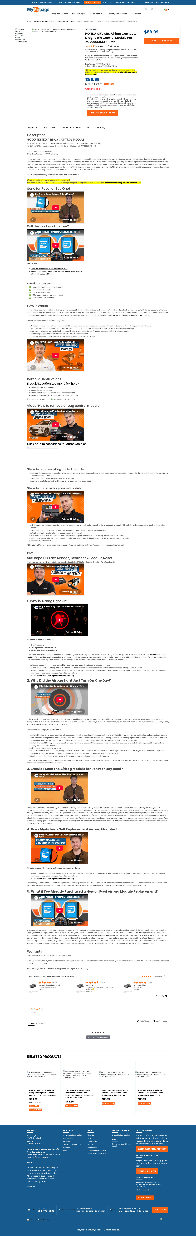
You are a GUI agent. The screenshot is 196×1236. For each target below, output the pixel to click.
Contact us (131, 2)
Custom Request (162, 2)
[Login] (155, 9)
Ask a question (114, 46)
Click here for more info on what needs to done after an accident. (123, 315)
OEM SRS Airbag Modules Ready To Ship (57, 675)
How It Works (120, 2)
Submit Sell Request (147, 1171)
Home (29, 21)
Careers (66, 1147)
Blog (65, 1150)
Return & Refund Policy (96, 1153)
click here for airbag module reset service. (123, 182)
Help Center (92, 1135)
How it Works (49, 127)
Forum (90, 1144)
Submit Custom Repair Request (152, 1149)
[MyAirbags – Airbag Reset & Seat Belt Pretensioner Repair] (38, 9)
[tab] (143, 1021)
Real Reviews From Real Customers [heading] (44, 976)
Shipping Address (146, 2)
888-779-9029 (46, 2)
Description (32, 127)
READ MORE (31, 1187)
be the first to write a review (98, 1037)
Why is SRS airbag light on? (41, 274)
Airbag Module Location (96, 1150)
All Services (136, 14)
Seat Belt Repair (78, 14)
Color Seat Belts (96, 14)
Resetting (141, 807)
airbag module (109, 935)
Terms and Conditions (72, 1144)
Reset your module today (102, 113)
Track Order (107, 2)
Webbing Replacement (117, 14)
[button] (164, 976)
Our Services (68, 1138)
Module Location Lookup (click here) (53, 384)
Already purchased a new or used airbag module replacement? (56, 271)
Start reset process (162, 41)
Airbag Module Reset (59, 14)
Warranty (100, 127)
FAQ (88, 127)
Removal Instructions (71, 127)
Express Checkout (92, 2)
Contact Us (160, 1210)
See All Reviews (67, 976)
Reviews (66, 1141)
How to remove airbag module (121, 1145)
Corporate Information (72, 1135)
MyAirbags (70, 654)
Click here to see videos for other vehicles (56, 444)
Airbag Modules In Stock (66, 21)
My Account (92, 1147)
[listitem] (143, 986)
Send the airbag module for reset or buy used (49, 269)
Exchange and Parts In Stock (44, 21)
